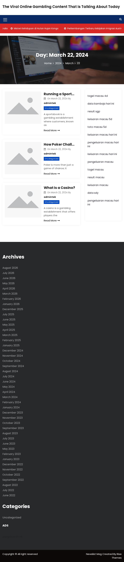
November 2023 (12, 418)
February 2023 (11, 454)
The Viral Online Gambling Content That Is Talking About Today (61, 6)
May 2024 (8, 387)
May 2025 (8, 325)
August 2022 (10, 485)
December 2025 (12, 309)
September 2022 (13, 480)
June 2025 (8, 319)
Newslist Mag (94, 554)
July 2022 (8, 490)
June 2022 (8, 495)
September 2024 (13, 366)
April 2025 (8, 330)
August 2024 (10, 371)
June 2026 (8, 278)
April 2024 (8, 392)
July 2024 (8, 376)
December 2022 (12, 464)
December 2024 (12, 350)
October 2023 (11, 423)
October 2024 (11, 361)
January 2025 (11, 345)
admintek (50, 103)
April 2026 (8, 288)
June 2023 (8, 443)
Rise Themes (117, 555)
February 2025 (11, 340)
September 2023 (13, 428)
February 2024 (11, 402)
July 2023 (8, 438)
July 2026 (8, 273)
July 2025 (8, 314)
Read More (50, 130)
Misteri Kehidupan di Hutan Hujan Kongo (31, 28)
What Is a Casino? (59, 187)
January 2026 (11, 304)
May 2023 (8, 449)
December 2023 (12, 412)
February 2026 (11, 299)
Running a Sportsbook (59, 94)
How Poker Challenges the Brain (59, 144)
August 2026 (10, 268)
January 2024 (11, 407)
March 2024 (10, 397)
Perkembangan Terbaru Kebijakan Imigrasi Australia (92, 28)
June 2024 (9, 381)
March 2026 (9, 294)
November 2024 (12, 356)
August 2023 (10, 433)
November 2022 (12, 469)
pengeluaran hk (12, 537)
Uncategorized (51, 108)
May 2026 (8, 283)
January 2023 (10, 459)
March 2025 (9, 335)
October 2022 (11, 475)
